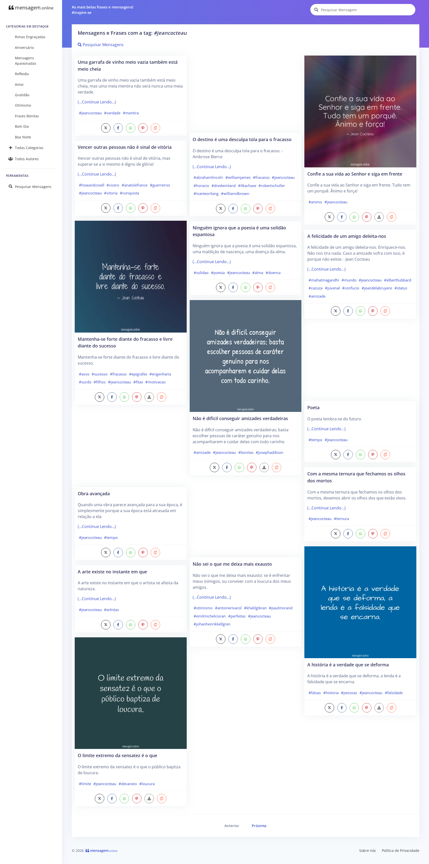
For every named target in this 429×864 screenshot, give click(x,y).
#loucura (147, 783)
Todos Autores (27, 158)
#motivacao (155, 381)
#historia (331, 692)
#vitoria (110, 192)
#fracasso (118, 373)
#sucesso (99, 373)
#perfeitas (237, 616)
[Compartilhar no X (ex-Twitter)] (105, 128)
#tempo (111, 537)
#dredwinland (224, 185)
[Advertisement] (131, 448)
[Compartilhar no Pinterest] (143, 128)
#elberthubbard (397, 280)
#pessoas (349, 692)
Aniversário (24, 47)
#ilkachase (247, 185)
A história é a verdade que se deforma (348, 664)
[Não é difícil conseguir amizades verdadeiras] (246, 355)
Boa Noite (23, 137)
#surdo (85, 381)
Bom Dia (22, 126)
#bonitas (245, 452)
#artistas (111, 609)
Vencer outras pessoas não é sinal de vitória (125, 147)
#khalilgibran (255, 607)
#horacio (201, 185)
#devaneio (128, 783)
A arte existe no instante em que (112, 571)
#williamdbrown (235, 193)
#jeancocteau (90, 112)
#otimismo (203, 607)
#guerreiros (160, 185)
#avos (84, 373)
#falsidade (394, 692)
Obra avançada (94, 493)
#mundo (349, 280)
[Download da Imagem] (149, 397)
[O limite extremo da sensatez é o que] (131, 692)
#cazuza (315, 287)
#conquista (129, 192)
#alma (257, 272)
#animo (315, 201)
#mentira (131, 112)
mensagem (33, 7)
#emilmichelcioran (210, 616)
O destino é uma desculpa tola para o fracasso (242, 139)
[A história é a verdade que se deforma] (360, 602)
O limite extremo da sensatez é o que (117, 755)
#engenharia (160, 373)
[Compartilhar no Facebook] (118, 128)
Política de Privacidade (400, 850)
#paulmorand (280, 607)
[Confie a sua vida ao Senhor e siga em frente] (360, 111)
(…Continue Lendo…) (97, 102)
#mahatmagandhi (324, 280)
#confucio (350, 287)
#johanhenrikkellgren (212, 623)
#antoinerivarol (228, 607)
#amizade (202, 452)
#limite (85, 783)
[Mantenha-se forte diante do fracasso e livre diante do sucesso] (131, 276)
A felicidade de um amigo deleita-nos (346, 236)
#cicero (113, 185)
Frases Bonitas (27, 116)
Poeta (313, 407)
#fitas (138, 381)
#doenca (273, 272)
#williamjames (237, 177)
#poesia (218, 272)
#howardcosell (91, 185)
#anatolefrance (134, 185)
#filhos (100, 381)
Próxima (259, 825)
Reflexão (22, 73)
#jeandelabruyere (377, 287)
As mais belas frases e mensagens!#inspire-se (102, 9)
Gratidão (22, 95)
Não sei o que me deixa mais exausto (232, 564)
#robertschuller (271, 185)
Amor (19, 84)
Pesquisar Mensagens (33, 186)
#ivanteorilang (206, 193)
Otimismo (23, 105)
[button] (155, 128)
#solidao (201, 272)
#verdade (112, 112)
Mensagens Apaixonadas (25, 61)
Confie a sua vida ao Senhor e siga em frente (354, 174)
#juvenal (332, 287)
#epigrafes (138, 373)
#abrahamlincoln (208, 177)
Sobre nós (367, 850)
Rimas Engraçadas (30, 36)
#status (400, 287)
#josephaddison (269, 452)
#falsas (315, 692)
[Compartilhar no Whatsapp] (130, 128)
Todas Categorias (29, 147)
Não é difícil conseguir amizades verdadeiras (240, 418)
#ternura (341, 518)
